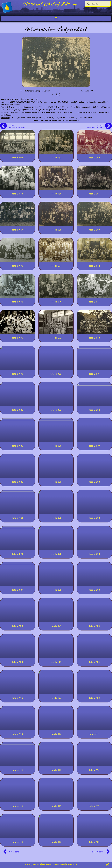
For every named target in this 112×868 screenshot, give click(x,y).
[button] (56, 18)
